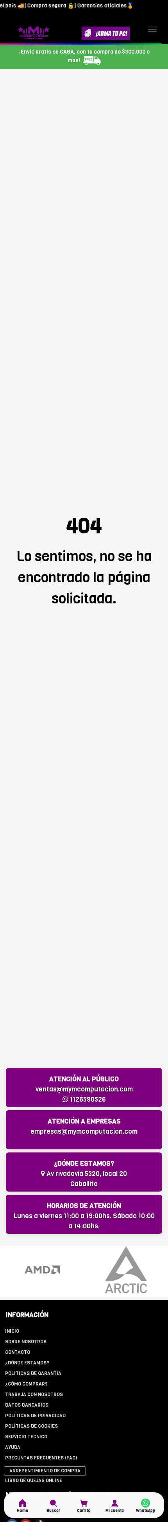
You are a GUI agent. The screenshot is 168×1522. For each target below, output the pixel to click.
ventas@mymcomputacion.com (84, 1089)
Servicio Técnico (26, 1437)
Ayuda (12, 1447)
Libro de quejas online (33, 1480)
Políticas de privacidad (35, 1416)
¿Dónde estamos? (27, 1363)
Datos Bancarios (26, 1405)
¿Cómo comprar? (26, 1384)
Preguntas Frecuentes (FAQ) (41, 1458)
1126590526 (87, 1099)
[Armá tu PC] (106, 33)
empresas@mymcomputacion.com (84, 1131)
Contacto (17, 1352)
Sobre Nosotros (25, 1342)
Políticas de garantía (33, 1373)
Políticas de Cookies (31, 1426)
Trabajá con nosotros (34, 1394)
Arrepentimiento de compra (44, 1471)
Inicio (12, 1331)
